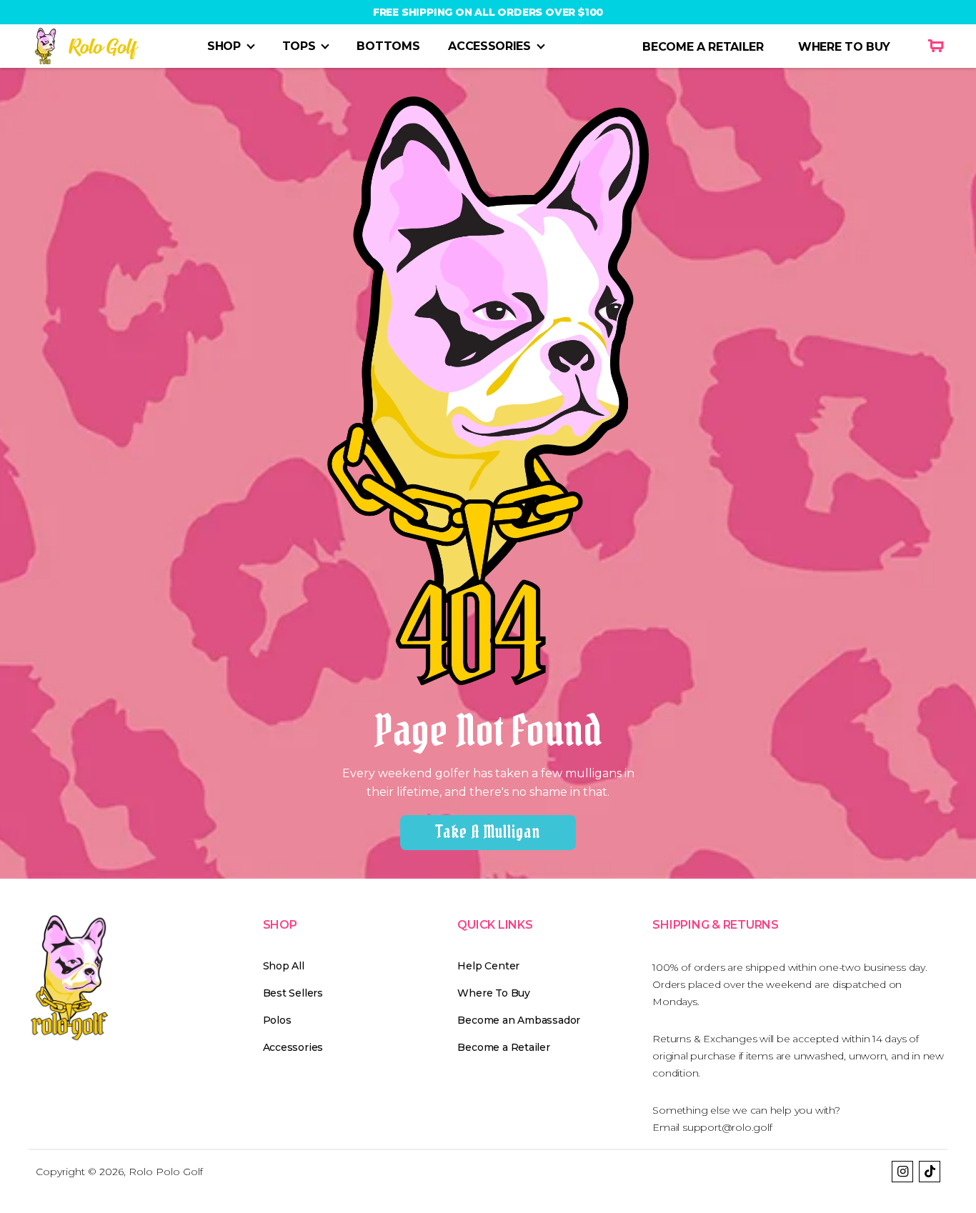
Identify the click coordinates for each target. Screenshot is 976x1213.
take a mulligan (488, 832)
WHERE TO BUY (844, 47)
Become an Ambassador (518, 1020)
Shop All (283, 965)
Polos (277, 1020)
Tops (299, 46)
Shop (224, 46)
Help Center (488, 965)
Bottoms (388, 46)
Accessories (489, 46)
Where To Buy (493, 993)
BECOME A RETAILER (703, 47)
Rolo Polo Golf (166, 1171)
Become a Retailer (503, 1047)
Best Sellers (293, 993)
